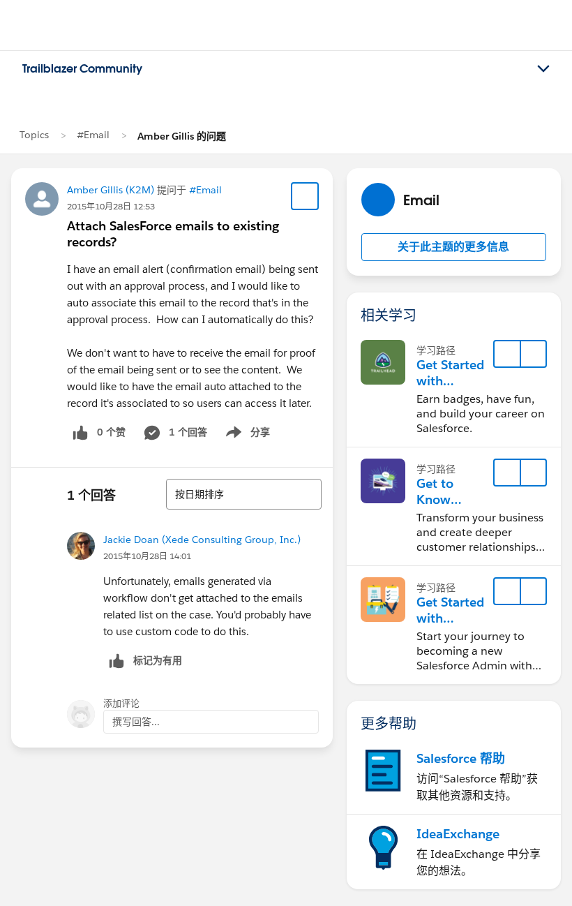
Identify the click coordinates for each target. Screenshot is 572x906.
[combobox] (244, 494)
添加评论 (121, 703)
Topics (34, 134)
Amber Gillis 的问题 (181, 136)
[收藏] (304, 196)
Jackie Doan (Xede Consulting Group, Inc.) (202, 539)
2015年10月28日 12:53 (111, 206)
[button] (453, 247)
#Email (93, 134)
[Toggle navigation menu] (543, 69)
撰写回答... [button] (136, 721)
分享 (245, 435)
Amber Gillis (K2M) (110, 190)
